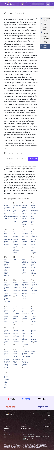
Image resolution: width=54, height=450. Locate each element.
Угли (32, 313)
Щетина (15, 351)
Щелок (15, 364)
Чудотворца (34, 341)
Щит (14, 365)
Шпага (6, 351)
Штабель (6, 359)
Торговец (24, 318)
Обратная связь (46, 426)
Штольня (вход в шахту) (6, 364)
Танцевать (24, 316)
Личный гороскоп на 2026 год (27, 428)
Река (5, 308)
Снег (14, 310)
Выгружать (25, 205)
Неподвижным (17, 285)
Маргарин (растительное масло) (8, 289)
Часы (32, 333)
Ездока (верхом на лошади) (16, 251)
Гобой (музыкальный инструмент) (34, 210)
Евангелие (15, 236)
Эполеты (24, 364)
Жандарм (24, 241)
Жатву (23, 246)
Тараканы (24, 319)
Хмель (14, 331)
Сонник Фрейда (45, 42)
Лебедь (33, 267)
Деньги (6, 231)
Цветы (23, 336)
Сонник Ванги (45, 24)
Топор (23, 310)
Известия (6, 275)
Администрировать (9, 216)
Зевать (33, 244)
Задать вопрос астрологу (26, 430)
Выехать (24, 210)
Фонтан (6, 342)
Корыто (24, 267)
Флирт (5, 338)
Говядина (33, 213)
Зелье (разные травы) (33, 248)
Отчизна (24, 296)
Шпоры (6, 358)
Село (14, 308)
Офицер (24, 298)
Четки (32, 338)
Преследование (35, 284)
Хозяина (15, 338)
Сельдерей (16, 313)
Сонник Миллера (45, 33)
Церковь (24, 335)
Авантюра (6, 208)
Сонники (6, 424)
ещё (5, 219)
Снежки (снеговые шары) (15, 317)
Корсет (24, 265)
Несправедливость (18, 290)
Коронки (24, 264)
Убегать (33, 308)
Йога (14, 259)
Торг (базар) (25, 315)
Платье (33, 282)
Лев (32, 272)
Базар (14, 221)
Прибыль (33, 293)
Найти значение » (33, 159)
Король (24, 259)
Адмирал (6, 218)
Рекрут (6, 310)
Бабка (14, 213)
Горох (32, 215)
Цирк (23, 330)
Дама (5, 242)
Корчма (24, 272)
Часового (33, 330)
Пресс (32, 287)
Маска (6, 296)
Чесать (33, 336)
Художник (15, 333)
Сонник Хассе (45, 46)
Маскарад (6, 298)
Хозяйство (16, 341)
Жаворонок (25, 233)
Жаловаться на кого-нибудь (25, 238)
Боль (14, 210)
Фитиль (6, 330)
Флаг (5, 331)
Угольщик (33, 318)
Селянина (15, 321)
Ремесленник (7, 315)
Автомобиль (7, 210)
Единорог (15, 241)
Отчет (23, 295)
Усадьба (33, 319)
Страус (15, 319)
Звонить (33, 233)
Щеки (14, 362)
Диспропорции (8, 239)
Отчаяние (24, 290)
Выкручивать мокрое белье (25, 218)
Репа (5, 318)
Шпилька (6, 353)
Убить (32, 310)
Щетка (15, 353)
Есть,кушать (16, 231)
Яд (5, 381)
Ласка (32, 264)
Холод (14, 342)
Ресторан (6, 319)
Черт (32, 331)
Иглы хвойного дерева (6, 263)
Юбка (32, 353)
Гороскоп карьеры (24, 424)
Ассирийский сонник (46, 19)
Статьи (5, 430)
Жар (23, 242)
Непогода (15, 284)
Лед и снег (33, 273)
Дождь (6, 241)
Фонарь (6, 341)
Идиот (6, 270)
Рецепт (6, 321)
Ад (5, 213)
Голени (32, 216)
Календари (6, 428)
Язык (5, 384)
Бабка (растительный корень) (17, 217)
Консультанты (7, 426)
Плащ (32, 285)
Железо (24, 231)
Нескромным (16, 287)
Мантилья (6, 282)
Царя (23, 333)
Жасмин (24, 244)
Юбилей (33, 351)
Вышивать (24, 221)
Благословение (17, 205)
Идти (5, 273)
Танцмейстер (25, 313)
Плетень (33, 292)
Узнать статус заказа (38, 3)
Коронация (25, 262)
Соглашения (45, 424)
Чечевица (33, 339)
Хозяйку (15, 339)
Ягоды (6, 382)
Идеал (6, 272)
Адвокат (6, 215)
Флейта (6, 336)
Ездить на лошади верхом (15, 246)
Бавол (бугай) (16, 219)
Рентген (6, 316)
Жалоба (24, 235)
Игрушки (6, 269)
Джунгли (6, 235)
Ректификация (24, 426)
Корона (24, 261)
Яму (5, 387)
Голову (32, 221)
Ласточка (33, 265)
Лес (32, 259)
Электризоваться (26, 356)
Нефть (15, 295)
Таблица (24, 308)
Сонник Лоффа (45, 28)
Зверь (32, 231)
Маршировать (8, 295)
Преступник (34, 290)
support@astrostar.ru (31, 413)
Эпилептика (25, 362)
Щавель (15, 361)
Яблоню (6, 376)
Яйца (5, 385)
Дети (5, 233)
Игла (5, 259)
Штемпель (7, 361)
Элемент (24, 361)
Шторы (6, 367)
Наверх (48, 415)
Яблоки (6, 374)
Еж (14, 242)
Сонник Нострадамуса (46, 37)
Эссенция (24, 365)
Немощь (15, 282)
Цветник (24, 341)
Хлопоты (15, 330)
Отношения (25, 282)
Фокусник (6, 339)
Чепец (32, 335)
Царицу (24, 331)
